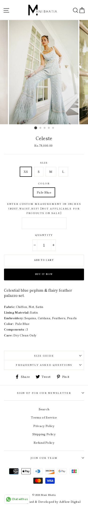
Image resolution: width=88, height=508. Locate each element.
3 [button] (45, 128)
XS (26, 171)
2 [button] (40, 128)
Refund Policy (44, 442)
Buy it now (44, 274)
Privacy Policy (43, 425)
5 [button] (53, 128)
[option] (44, 72)
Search (44, 409)
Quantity (44, 235)
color (44, 183)
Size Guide (44, 355)
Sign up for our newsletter (44, 393)
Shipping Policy (44, 434)
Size (44, 162)
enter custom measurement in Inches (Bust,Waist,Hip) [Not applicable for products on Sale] (44, 208)
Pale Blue (44, 192)
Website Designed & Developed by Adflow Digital (44, 501)
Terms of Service (44, 417)
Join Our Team (44, 458)
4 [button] (49, 128)
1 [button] (35, 127)
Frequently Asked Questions (44, 365)
